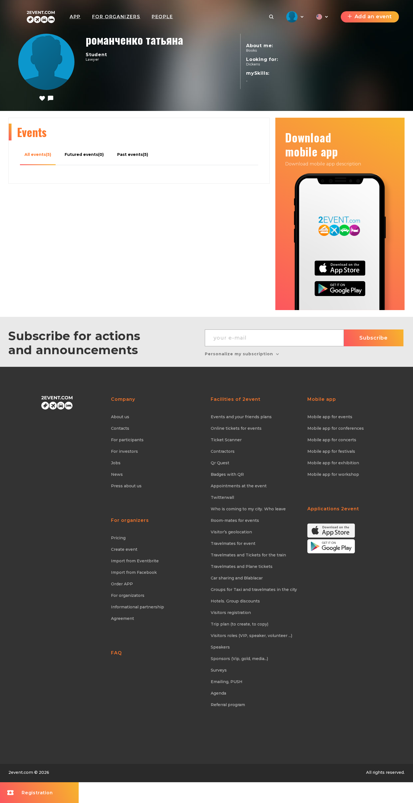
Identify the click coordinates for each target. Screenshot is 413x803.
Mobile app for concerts (331, 439)
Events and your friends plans (241, 416)
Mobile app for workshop (333, 474)
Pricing (118, 537)
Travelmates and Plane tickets (242, 566)
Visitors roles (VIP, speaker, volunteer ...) (251, 635)
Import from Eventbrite (135, 560)
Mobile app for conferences (335, 428)
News (117, 474)
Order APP (122, 583)
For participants (127, 439)
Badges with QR (227, 474)
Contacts (120, 428)
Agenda (218, 693)
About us (120, 416)
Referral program (228, 704)
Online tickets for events (236, 428)
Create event (124, 549)
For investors (124, 451)
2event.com (20, 772)
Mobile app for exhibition (333, 462)
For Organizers (116, 16)
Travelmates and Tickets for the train (248, 555)
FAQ (116, 653)
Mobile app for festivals (331, 451)
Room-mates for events (235, 520)
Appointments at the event (239, 485)
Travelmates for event (233, 543)
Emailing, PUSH (226, 681)
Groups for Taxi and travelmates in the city (254, 589)
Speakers (220, 647)
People (162, 16)
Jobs (116, 462)
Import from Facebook (134, 572)
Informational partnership (137, 606)
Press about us (126, 485)
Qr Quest (220, 462)
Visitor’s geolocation (231, 531)
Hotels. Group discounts (235, 601)
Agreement (122, 618)
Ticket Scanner (226, 439)
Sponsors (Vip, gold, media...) (239, 658)
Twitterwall (222, 497)
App (75, 16)
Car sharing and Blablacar (237, 578)
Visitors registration (231, 612)
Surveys (219, 670)
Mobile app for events (329, 416)
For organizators (127, 595)
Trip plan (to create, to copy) (239, 624)
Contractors (223, 451)
